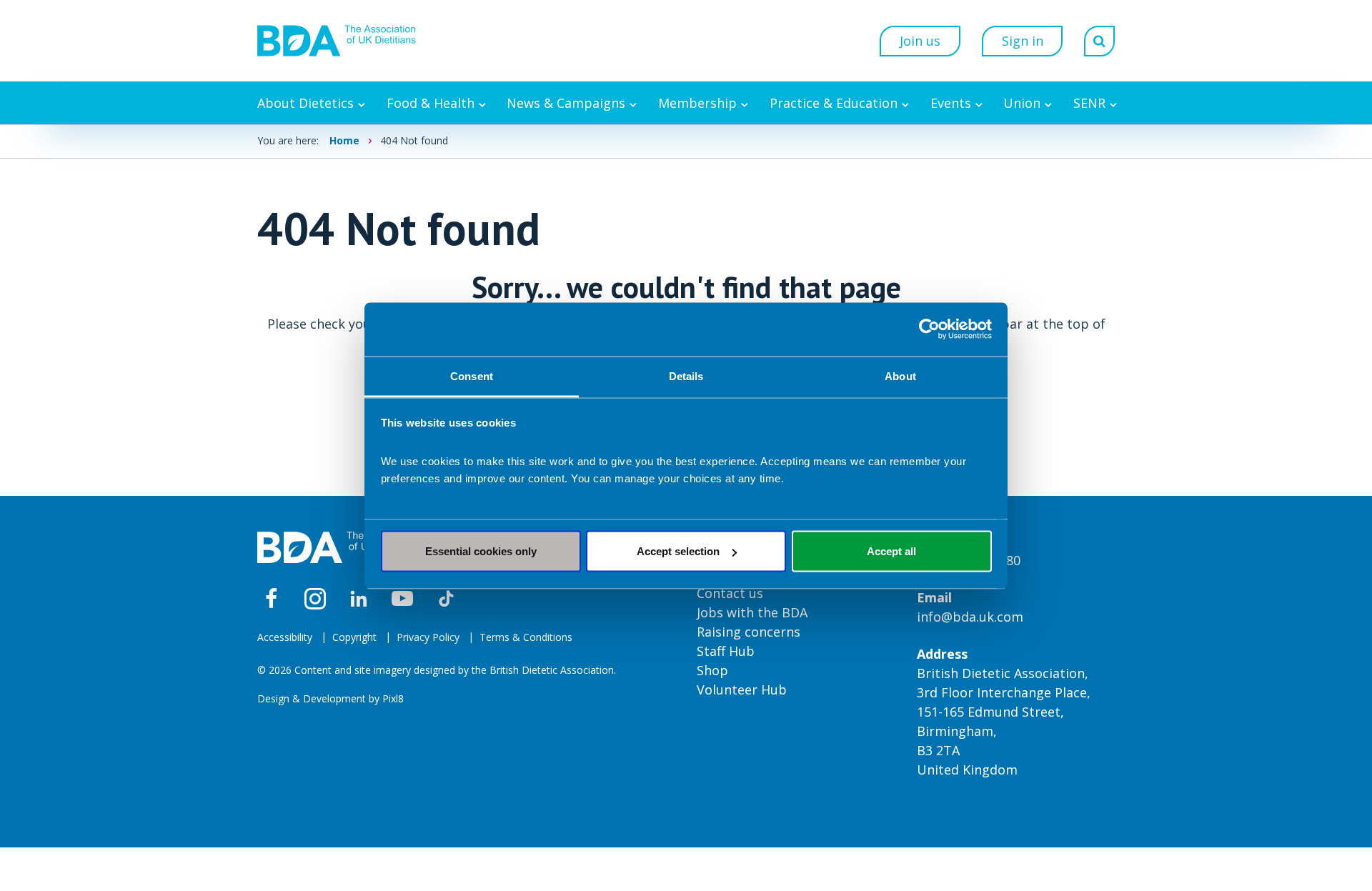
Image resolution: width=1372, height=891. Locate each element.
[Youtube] (402, 598)
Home (344, 140)
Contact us (730, 593)
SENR (1089, 102)
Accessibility (284, 637)
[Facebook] (271, 598)
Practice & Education (834, 102)
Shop (712, 670)
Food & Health (430, 102)
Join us (920, 40)
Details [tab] (686, 375)
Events (950, 102)
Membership (697, 102)
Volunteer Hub (742, 689)
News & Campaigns (566, 102)
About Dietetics (305, 102)
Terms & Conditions (525, 637)
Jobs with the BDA (752, 612)
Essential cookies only (481, 551)
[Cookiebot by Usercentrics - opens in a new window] (929, 329)
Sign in (1022, 40)
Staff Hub (726, 650)
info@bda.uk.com (970, 616)
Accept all (891, 551)
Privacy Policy (428, 637)
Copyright (354, 637)
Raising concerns (748, 631)
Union (1021, 102)
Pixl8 (393, 698)
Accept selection (678, 551)
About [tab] (900, 375)
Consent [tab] (471, 375)
